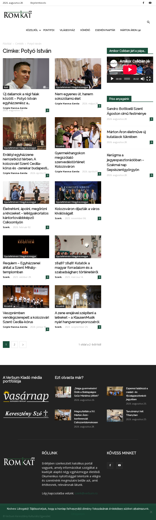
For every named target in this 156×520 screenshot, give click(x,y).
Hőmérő (85, 30)
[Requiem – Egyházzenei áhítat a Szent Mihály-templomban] (26, 246)
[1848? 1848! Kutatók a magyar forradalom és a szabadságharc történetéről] (78, 246)
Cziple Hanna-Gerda (15, 107)
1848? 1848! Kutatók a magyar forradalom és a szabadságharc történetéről (76, 267)
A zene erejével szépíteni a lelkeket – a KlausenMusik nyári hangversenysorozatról (77, 317)
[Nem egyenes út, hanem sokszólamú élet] (78, 73)
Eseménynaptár (105, 30)
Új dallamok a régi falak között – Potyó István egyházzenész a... (21, 98)
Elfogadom (78, 514)
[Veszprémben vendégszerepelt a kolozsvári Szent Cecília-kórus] (26, 296)
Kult (6, 87)
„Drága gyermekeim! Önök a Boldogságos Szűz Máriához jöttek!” (86, 392)
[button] (148, 22)
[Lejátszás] (112, 79)
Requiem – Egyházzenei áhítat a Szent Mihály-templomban (21, 267)
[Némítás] (143, 79)
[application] (130, 70)
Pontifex (48, 30)
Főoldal (7, 43)
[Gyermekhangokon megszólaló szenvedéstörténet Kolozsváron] (78, 132)
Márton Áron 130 (130, 30)
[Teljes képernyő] (148, 79)
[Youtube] (150, 3)
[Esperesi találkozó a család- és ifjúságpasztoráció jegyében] (115, 391)
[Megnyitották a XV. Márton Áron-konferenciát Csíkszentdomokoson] (63, 415)
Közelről (32, 30)
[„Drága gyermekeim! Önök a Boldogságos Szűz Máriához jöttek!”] (63, 392)
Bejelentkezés (38, 2)
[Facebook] (143, 3)
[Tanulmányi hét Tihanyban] (115, 416)
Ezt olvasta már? (69, 377)
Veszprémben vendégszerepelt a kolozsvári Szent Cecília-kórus (26, 317)
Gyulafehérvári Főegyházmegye (72, 87)
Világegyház (67, 30)
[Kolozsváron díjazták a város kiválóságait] (78, 192)
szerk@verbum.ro (86, 493)
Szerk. (6, 227)
